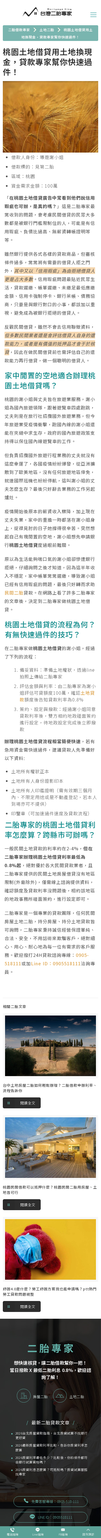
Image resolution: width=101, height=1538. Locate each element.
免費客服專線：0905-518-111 (55, 1501)
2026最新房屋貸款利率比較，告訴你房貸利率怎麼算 (51, 1447)
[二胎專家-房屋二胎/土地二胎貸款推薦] (47, 11)
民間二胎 (14, 592)
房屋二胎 (40, 1396)
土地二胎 (76, 1396)
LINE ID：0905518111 (55, 1517)
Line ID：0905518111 (56, 963)
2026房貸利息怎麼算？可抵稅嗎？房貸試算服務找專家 (51, 1472)
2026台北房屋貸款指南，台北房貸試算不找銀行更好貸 (51, 1435)
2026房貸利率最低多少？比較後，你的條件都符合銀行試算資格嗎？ (51, 1460)
